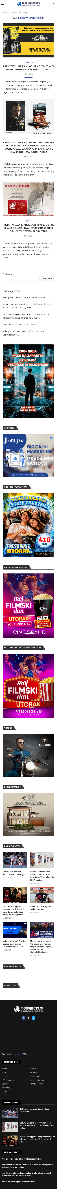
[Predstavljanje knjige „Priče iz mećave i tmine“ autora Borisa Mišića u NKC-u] (28, 40)
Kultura (5, 1068)
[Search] (54, 4)
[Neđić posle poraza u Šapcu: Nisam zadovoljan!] (15, 860)
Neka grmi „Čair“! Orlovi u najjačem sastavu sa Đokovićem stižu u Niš (14, 944)
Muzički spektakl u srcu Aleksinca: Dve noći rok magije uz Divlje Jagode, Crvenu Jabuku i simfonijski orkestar (41, 946)
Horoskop (6, 1088)
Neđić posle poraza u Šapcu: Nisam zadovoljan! (24, 297)
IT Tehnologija (8, 1080)
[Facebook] (23, 1018)
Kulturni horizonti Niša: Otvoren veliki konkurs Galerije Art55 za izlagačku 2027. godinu (42, 876)
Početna (6, 13)
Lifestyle (5, 1076)
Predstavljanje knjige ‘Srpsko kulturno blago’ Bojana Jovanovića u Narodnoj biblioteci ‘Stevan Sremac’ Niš (28, 228)
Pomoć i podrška (37, 1084)
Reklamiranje (35, 1076)
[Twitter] (33, 1018)
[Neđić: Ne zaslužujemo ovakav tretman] (42, 895)
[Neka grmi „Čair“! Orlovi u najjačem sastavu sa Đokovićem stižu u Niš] (15, 930)
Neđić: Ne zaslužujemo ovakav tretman (20, 324)
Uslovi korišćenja (37, 1080)
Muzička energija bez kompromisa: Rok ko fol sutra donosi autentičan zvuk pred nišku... (37, 1139)
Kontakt (33, 1068)
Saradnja (33, 1072)
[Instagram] (28, 1018)
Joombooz (17, 1054)
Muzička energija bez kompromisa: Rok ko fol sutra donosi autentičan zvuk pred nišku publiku (13, 910)
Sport (4, 1072)
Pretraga (7, 274)
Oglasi (4, 1091)
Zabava (5, 1084)
